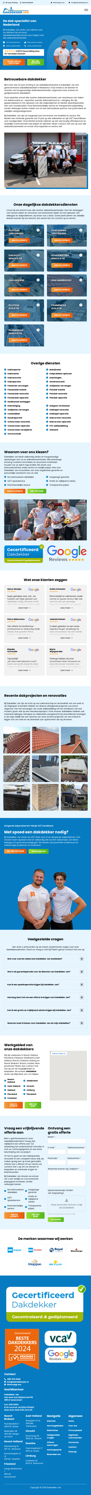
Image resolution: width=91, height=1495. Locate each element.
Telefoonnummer (75, 1147)
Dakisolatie (13, 373)
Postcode (52, 1158)
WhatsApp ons (58, 3)
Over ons (72, 1425)
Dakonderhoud (61, 280)
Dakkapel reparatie (58, 413)
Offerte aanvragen (52, 1443)
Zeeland (11, 1090)
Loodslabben (14, 413)
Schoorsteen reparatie (19, 426)
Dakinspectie (14, 369)
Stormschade (14, 433)
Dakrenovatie (14, 377)
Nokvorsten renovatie (60, 417)
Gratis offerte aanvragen (14, 62)
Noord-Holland (11, 1080)
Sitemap (72, 1451)
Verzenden (56, 1219)
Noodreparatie (15, 417)
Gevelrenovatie (57, 381)
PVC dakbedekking (58, 426)
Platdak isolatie (14, 307)
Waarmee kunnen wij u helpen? (63, 1169)
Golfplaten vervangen (60, 385)
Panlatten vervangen (18, 385)
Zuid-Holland (13, 1086)
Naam (51, 1137)
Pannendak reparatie (18, 397)
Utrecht (30, 1086)
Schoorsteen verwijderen (20, 429)
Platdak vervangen (16, 232)
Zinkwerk (53, 429)
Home (71, 1421)
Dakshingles (55, 377)
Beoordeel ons (54, 1454)
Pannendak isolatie (58, 307)
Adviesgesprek (54, 1449)
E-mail (51, 1147)
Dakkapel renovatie (59, 409)
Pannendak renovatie (16, 332)
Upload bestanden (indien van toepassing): (60, 1191)
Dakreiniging (14, 405)
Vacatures (73, 1442)
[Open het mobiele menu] (86, 10)
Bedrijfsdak (55, 369)
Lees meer (23, 608)
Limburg (31, 1090)
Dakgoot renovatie (15, 257)
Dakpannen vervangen (58, 232)
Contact (72, 1447)
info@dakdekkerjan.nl (79, 3)
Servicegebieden (55, 1425)
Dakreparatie (14, 381)
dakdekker (31, 1071)
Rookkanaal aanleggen (19, 401)
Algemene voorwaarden (75, 1436)
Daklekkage (16, 280)
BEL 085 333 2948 (35, 62)
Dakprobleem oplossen (60, 373)
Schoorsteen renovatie (60, 257)
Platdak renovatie (58, 393)
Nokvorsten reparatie (60, 421)
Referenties (52, 1430)
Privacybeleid (75, 1430)
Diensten (51, 1421)
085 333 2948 (36, 491)
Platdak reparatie (58, 397)
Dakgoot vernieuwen (59, 405)
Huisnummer (73, 1158)
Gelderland (32, 1080)
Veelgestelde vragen (53, 1436)
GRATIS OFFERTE (19, 240)
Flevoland (12, 1094)
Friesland (12, 1098)
